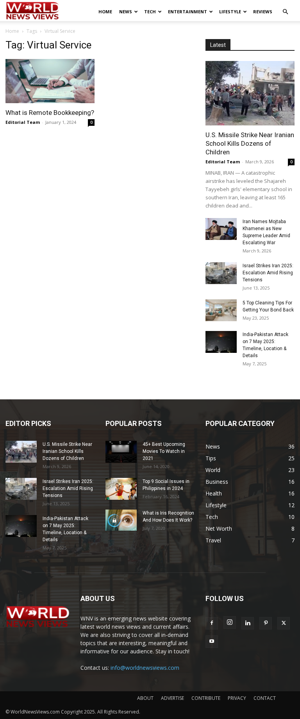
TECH (150, 11)
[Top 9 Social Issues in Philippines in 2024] (121, 489)
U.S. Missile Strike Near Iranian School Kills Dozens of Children (249, 143)
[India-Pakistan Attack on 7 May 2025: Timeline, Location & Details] (221, 342)
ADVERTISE (172, 698)
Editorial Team (22, 122)
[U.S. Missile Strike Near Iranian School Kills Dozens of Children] (250, 93)
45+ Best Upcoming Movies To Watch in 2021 (164, 451)
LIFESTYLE (230, 11)
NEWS (125, 11)
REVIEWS (262, 11)
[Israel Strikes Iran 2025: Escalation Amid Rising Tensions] (221, 273)
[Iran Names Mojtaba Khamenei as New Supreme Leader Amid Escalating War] (221, 229)
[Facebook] (211, 623)
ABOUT (145, 698)
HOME (105, 11)
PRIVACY (237, 698)
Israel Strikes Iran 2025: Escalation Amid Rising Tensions (268, 273)
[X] (283, 623)
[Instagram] (229, 622)
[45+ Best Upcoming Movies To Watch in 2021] (121, 452)
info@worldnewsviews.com (145, 667)
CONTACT (265, 698)
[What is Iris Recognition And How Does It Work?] (121, 520)
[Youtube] (211, 641)
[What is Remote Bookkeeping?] (50, 81)
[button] (285, 12)
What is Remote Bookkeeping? (49, 112)
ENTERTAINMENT (187, 11)
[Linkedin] (247, 623)
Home (12, 31)
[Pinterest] (265, 623)
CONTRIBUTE (205, 698)
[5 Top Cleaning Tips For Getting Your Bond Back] (221, 310)
